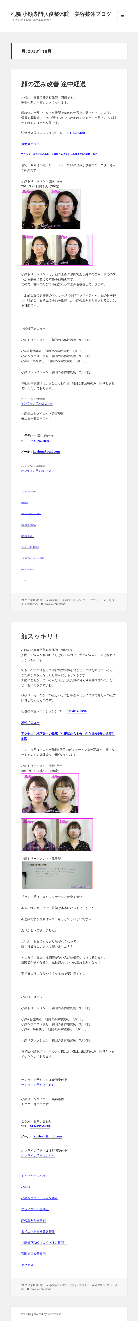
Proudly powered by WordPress (41, 1314)
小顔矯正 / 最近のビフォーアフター (81, 600)
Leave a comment (54, 604)
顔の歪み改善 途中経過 (53, 83)
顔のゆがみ (31, 604)
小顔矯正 (54, 600)
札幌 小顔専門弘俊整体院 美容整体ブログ (61, 13)
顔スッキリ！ (40, 636)
